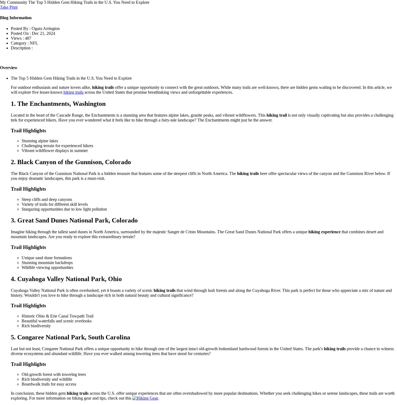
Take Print (9, 7)
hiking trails (73, 92)
